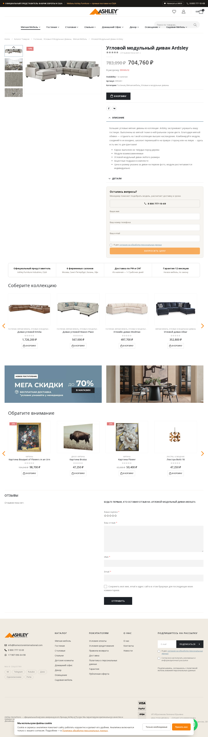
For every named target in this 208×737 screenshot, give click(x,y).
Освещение (151, 27)
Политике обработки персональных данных (85, 730)
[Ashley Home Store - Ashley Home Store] (104, 12)
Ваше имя (114, 211)
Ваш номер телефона (120, 222)
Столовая (70, 27)
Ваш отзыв (110, 522)
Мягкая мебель (29, 27)
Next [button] (14, 94)
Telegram (18, 672)
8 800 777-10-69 (197, 3)
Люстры (170, 457)
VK (114, 108)
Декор (133, 27)
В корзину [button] (31, 345)
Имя (107, 556)
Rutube (31, 672)
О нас (127, 633)
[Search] (195, 24)
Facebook (108, 108)
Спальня (88, 27)
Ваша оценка (111, 511)
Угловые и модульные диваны (155, 85)
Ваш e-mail (115, 233)
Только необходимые (156, 727)
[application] (154, 384)
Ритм (29, 677)
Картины (29, 457)
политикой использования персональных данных (177, 669)
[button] (25, 69)
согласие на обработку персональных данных (140, 244)
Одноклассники (14, 677)
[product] (29, 309)
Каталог (61, 633)
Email (107, 571)
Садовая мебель (175, 27)
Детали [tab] (117, 178)
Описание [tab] (118, 117)
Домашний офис (111, 27)
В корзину (120, 96)
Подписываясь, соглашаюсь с (172, 668)
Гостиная (51, 27)
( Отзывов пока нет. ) (130, 52)
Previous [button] (14, 47)
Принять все (181, 727)
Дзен (42, 672)
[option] (14, 50)
